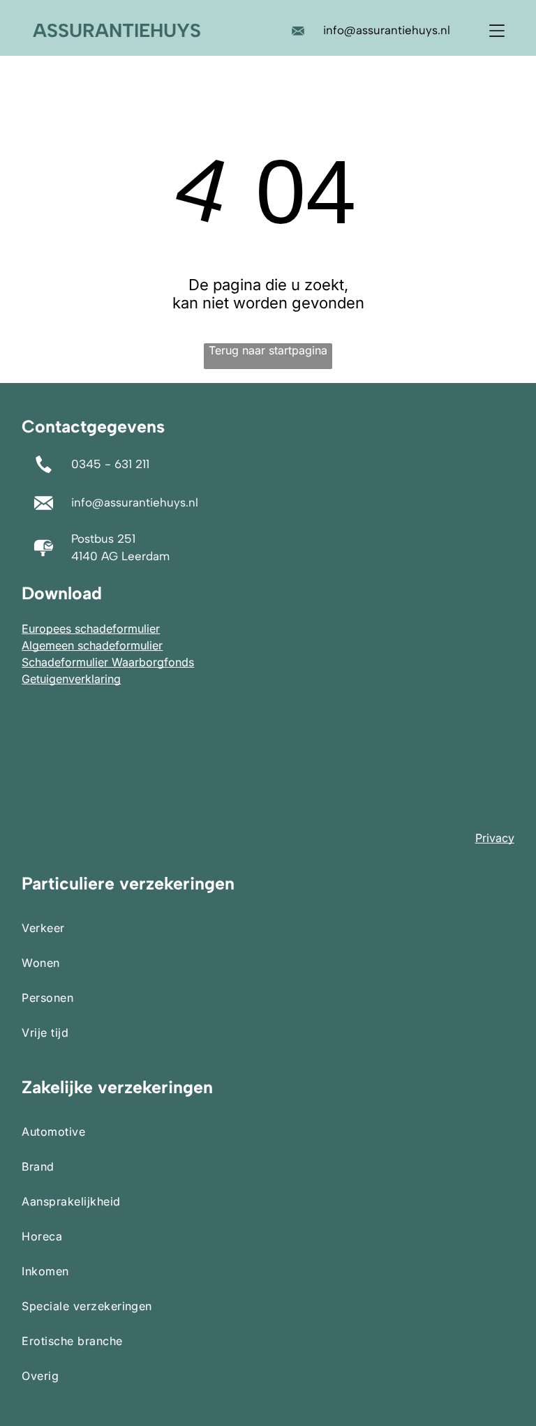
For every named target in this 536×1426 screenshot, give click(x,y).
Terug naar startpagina (268, 350)
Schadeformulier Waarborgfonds (108, 662)
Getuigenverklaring (71, 679)
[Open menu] (497, 31)
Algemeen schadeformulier (92, 645)
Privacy (494, 838)
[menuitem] (268, 927)
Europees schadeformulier (91, 629)
